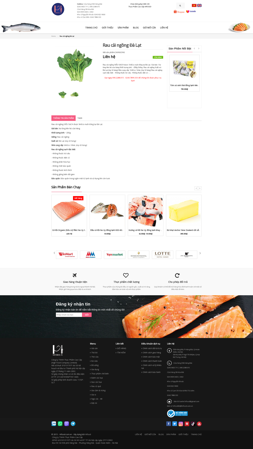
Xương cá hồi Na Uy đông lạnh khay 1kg (146, 230)
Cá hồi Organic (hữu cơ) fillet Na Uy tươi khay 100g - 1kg (77, 230)
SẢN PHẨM (171, 434)
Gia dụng (95, 369)
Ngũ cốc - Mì (96, 399)
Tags (79, 118)
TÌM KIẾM (121, 352)
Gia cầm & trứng (98, 390)
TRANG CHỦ (196, 434)
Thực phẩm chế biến (100, 373)
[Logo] (58, 350)
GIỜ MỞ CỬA (150, 434)
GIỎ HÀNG (121, 348)
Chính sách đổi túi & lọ (152, 348)
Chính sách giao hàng (152, 352)
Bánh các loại (97, 378)
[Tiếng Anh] (199, 5)
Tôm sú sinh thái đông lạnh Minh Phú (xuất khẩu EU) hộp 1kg (197, 85)
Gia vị (93, 394)
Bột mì (94, 403)
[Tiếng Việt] (194, 5)
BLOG (161, 434)
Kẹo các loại (96, 382)
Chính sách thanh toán (152, 361)
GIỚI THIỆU (183, 434)
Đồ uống (94, 365)
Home (53, 36)
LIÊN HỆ (138, 434)
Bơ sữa (94, 361)
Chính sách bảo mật (151, 356)
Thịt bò (94, 352)
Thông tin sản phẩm (63, 118)
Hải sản (94, 348)
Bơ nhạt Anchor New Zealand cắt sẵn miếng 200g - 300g (192, 230)
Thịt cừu (94, 356)
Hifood (88, 434)
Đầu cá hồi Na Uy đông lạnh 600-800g (107, 230)
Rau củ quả (96, 386)
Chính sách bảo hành (151, 372)
